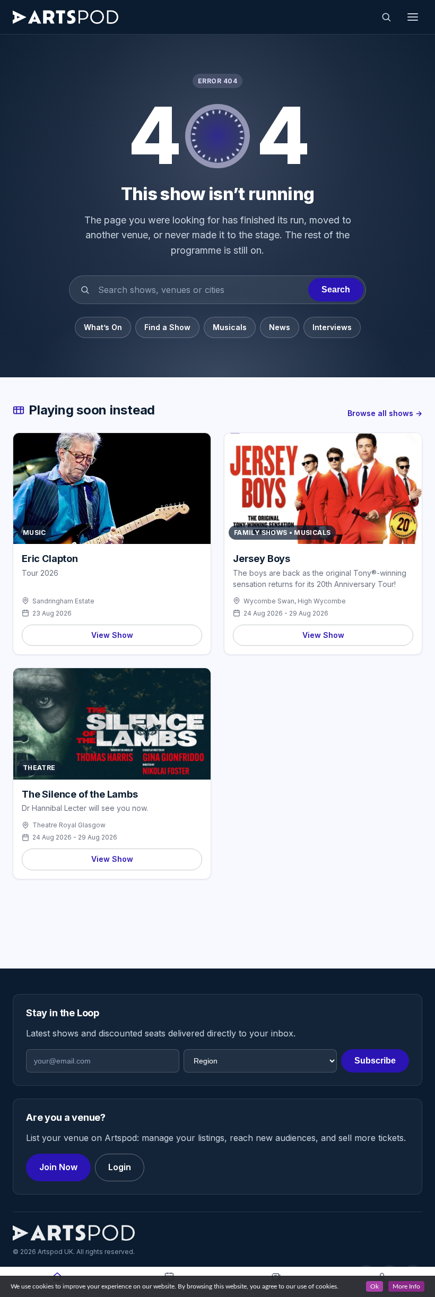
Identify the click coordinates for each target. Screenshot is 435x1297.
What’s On (103, 327)
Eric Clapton (50, 558)
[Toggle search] (386, 16)
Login (119, 1167)
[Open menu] (412, 17)
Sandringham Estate (63, 601)
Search (335, 289)
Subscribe (375, 1060)
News (279, 327)
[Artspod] (74, 1233)
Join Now (58, 1167)
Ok (374, 1286)
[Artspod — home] (65, 17)
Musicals (230, 327)
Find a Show (167, 327)
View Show (112, 634)
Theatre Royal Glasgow (69, 825)
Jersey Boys (261, 558)
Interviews (332, 327)
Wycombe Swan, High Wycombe (294, 601)
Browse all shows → (384, 413)
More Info (406, 1286)
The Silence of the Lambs (80, 794)
